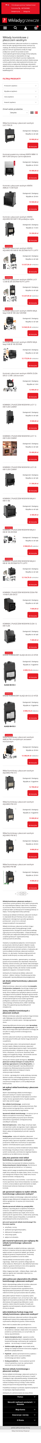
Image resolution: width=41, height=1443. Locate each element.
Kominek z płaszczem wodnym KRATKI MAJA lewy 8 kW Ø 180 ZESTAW (20, 343)
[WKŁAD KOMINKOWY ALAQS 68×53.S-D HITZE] (10, 714)
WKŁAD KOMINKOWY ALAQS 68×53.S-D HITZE (20, 696)
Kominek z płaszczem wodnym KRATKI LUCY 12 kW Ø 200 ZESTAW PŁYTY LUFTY (20, 280)
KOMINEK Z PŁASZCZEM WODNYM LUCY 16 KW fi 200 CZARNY (19, 437)
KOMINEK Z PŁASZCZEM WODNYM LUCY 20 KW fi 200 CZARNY (19, 468)
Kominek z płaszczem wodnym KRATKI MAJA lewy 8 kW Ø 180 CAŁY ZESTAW (20, 312)
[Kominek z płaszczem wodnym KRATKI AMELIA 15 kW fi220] (10, 199)
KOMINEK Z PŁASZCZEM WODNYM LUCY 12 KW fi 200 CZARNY (19, 406)
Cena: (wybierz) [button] (9, 97)
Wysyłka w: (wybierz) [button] (10, 91)
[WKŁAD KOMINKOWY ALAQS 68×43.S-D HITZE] (10, 673)
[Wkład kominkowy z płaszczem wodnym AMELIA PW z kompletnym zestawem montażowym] (10, 752)
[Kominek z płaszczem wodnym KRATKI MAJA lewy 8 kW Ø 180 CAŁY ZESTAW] (10, 323)
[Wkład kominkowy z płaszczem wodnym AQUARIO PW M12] (10, 846)
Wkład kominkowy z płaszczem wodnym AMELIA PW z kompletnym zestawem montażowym (18, 739)
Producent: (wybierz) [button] (10, 86)
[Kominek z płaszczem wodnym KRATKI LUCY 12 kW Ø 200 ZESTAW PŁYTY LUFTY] (10, 293)
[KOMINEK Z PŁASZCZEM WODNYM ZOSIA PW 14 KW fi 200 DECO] (10, 605)
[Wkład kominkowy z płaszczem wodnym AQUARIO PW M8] (10, 877)
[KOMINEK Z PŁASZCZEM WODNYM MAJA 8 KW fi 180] (10, 511)
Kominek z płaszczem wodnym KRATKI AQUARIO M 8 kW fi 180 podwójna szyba (18, 218)
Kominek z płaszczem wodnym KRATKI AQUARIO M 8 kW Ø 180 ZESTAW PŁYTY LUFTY (20, 249)
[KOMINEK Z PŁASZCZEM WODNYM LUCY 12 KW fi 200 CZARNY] (10, 417)
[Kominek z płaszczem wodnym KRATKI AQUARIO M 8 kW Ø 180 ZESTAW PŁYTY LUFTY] (10, 262)
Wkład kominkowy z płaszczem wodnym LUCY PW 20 (18, 124)
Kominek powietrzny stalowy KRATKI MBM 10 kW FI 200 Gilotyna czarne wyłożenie (20, 155)
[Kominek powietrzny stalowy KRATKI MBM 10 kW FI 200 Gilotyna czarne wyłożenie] (10, 168)
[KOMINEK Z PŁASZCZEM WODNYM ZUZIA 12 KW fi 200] (10, 636)
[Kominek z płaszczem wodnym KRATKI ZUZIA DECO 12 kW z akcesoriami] (10, 385)
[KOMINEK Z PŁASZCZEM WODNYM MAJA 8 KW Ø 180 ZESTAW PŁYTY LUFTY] (10, 574)
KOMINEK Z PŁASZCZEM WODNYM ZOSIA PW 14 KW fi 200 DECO (20, 593)
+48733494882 (25, 8)
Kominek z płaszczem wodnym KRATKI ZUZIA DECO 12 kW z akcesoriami (20, 374)
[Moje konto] (25, 27)
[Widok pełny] (36, 113)
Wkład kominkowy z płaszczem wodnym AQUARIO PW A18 (18, 803)
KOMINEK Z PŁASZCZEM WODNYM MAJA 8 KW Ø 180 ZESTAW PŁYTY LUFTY (19, 562)
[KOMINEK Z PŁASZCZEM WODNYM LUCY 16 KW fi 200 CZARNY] (10, 448)
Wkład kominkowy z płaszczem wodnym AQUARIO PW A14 (18, 772)
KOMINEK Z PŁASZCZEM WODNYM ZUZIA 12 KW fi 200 (20, 625)
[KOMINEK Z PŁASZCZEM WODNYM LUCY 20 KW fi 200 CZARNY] (10, 480)
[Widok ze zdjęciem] (31, 113)
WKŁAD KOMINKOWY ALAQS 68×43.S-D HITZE (20, 655)
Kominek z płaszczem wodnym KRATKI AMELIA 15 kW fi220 (17, 186)
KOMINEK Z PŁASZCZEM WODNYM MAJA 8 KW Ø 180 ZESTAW (19, 531)
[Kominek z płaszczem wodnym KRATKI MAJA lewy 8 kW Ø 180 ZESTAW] (10, 354)
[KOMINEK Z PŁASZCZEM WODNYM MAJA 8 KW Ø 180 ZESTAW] (10, 539)
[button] (5, 27)
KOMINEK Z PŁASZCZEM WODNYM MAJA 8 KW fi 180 (19, 499)
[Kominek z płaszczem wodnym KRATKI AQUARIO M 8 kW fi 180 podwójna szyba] (10, 229)
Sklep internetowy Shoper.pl (20, 1431)
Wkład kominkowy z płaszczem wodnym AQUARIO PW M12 (18, 834)
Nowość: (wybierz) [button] (10, 102)
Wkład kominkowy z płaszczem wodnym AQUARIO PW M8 (18, 865)
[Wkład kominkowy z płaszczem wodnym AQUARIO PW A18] (10, 815)
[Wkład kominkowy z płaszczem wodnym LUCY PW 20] (10, 135)
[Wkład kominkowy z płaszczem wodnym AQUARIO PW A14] (10, 783)
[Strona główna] (20, 20)
